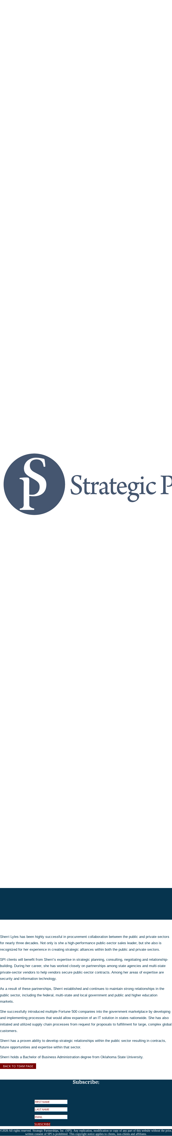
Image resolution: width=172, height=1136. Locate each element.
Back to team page (18, 1066)
